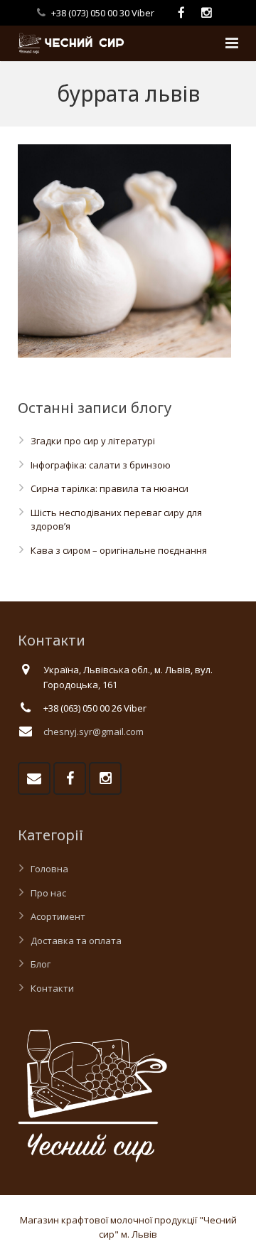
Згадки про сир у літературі (93, 440)
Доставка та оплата (76, 940)
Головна (49, 868)
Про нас (48, 892)
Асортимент (58, 916)
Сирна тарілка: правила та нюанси (109, 488)
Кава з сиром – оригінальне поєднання (119, 550)
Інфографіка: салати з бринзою (101, 465)
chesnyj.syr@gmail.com (93, 731)
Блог (40, 964)
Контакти (52, 988)
